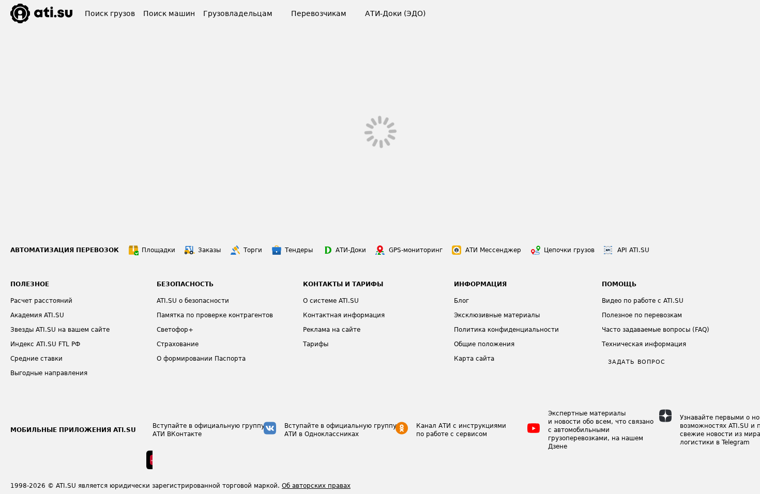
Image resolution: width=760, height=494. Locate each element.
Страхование (178, 344)
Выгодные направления (48, 373)
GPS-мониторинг (416, 250)
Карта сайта (474, 358)
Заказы (209, 250)
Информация (480, 284)
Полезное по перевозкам (642, 315)
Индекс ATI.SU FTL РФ (45, 344)
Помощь (619, 284)
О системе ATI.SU (331, 300)
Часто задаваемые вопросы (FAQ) (655, 329)
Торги (253, 250)
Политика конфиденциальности (506, 329)
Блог (461, 300)
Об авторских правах (316, 485)
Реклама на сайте (331, 329)
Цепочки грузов (569, 250)
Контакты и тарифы (343, 284)
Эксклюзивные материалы (497, 315)
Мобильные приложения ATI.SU (73, 430)
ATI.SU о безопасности (193, 300)
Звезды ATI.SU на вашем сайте (60, 329)
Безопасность (185, 284)
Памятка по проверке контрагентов (215, 315)
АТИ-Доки (351, 250)
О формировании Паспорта (201, 358)
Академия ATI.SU (37, 315)
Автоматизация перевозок (64, 250)
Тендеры (299, 250)
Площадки (158, 250)
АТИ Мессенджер (493, 250)
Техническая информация (644, 344)
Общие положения (484, 344)
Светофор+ (175, 329)
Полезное (29, 284)
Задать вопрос (636, 362)
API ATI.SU (633, 250)
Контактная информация (344, 315)
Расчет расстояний (41, 300)
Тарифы (315, 344)
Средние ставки (36, 358)
